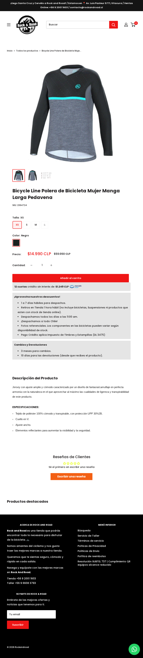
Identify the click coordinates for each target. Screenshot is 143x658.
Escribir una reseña (71, 476)
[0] (133, 25)
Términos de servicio (91, 541)
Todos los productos (27, 50)
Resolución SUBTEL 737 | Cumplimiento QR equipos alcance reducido (104, 563)
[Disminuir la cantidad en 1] (32, 265)
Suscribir (18, 625)
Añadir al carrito (70, 278)
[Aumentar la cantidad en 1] (52, 265)
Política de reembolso (92, 556)
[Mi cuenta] (126, 25)
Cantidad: (18, 265)
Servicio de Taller (88, 535)
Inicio (10, 50)
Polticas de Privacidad (92, 546)
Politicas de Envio (88, 551)
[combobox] (77, 25)
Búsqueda (84, 530)
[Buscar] (113, 25)
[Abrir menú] (8, 24)
